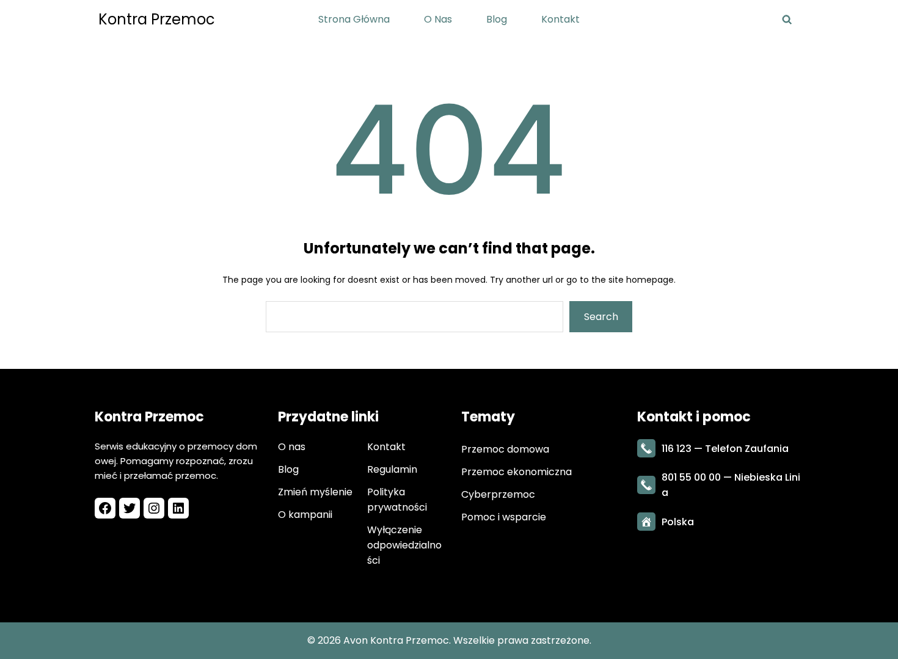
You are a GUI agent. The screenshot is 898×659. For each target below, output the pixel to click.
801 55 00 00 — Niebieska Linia (731, 485)
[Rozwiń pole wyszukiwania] (786, 19)
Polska (678, 522)
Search (601, 317)
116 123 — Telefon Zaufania (725, 449)
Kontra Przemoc (156, 19)
